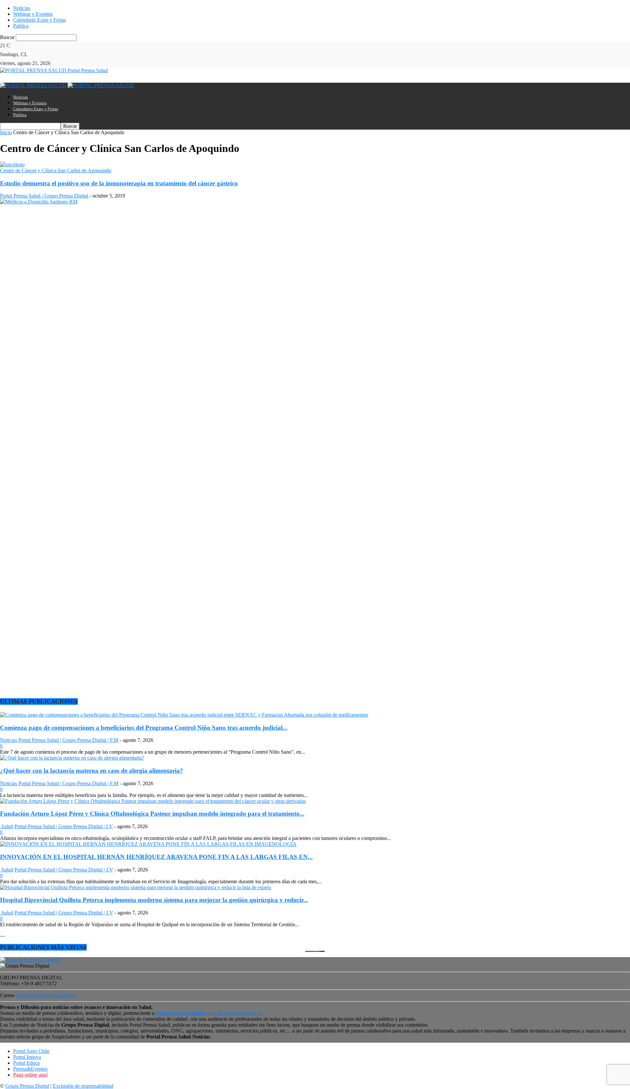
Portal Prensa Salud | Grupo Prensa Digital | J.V (63, 869)
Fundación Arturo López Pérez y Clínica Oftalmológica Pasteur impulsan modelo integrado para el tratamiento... (152, 813)
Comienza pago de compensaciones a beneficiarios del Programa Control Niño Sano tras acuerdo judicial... (143, 727)
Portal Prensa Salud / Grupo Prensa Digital (44, 196)
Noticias (21, 8)
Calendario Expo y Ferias (39, 20)
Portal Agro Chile (31, 1051)
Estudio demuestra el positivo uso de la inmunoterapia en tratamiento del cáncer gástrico (119, 183)
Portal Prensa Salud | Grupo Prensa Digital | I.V (63, 826)
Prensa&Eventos (30, 1069)
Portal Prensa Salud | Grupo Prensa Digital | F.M (68, 740)
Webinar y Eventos (32, 14)
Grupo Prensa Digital (27, 1086)
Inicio (6, 132)
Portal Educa (26, 1063)
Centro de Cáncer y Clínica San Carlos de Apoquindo (55, 170)
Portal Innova (27, 1057)
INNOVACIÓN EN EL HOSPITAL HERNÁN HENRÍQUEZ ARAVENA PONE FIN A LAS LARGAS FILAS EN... (156, 856)
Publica (21, 26)
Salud (6, 826)
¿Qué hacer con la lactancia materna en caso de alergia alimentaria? (91, 770)
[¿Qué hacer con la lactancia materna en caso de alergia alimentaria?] (72, 758)
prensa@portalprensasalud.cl (45, 995)
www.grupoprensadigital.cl (208, 1013)
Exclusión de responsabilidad (83, 1086)
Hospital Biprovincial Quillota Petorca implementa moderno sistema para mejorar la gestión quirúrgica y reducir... (154, 899)
